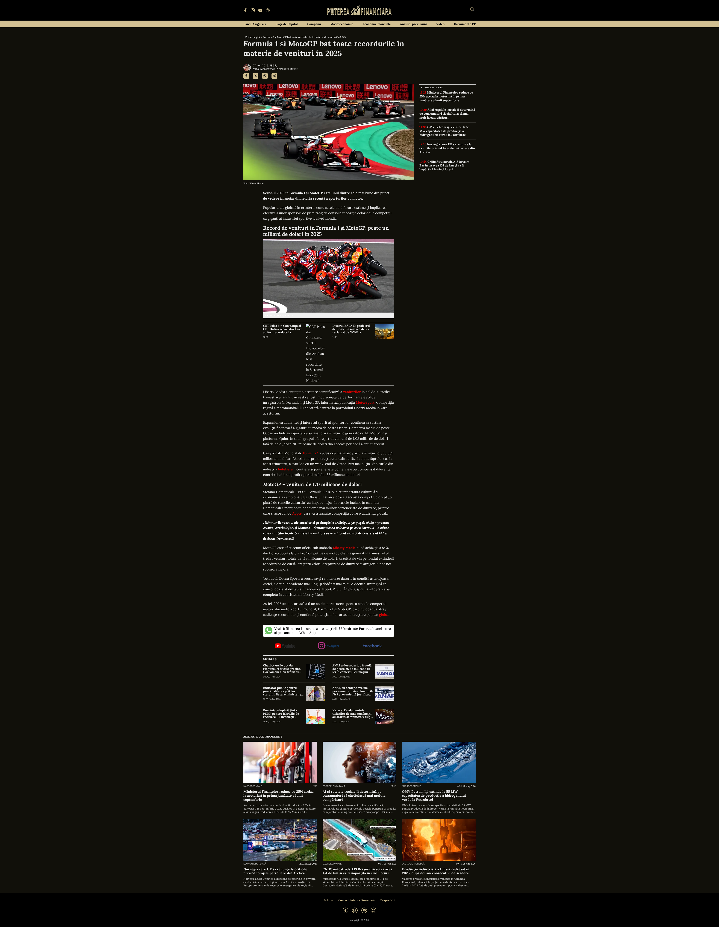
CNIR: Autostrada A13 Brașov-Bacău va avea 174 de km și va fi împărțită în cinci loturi (445, 165)
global (384, 614)
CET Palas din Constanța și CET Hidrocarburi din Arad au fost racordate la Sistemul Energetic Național (283, 329)
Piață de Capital (286, 24)
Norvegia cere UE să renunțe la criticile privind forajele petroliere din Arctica (447, 148)
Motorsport (365, 402)
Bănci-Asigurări (254, 24)
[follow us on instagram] (328, 646)
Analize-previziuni (413, 24)
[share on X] (255, 76)
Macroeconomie (341, 24)
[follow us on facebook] (372, 646)
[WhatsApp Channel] (268, 10)
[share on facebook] (246, 76)
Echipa (328, 900)
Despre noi (387, 900)
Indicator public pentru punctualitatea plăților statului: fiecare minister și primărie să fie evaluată (282, 691)
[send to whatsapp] (265, 76)
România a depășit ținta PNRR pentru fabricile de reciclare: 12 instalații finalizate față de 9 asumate (282, 714)
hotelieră (285, 469)
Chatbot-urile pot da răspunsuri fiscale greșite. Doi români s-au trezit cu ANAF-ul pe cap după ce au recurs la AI (282, 669)
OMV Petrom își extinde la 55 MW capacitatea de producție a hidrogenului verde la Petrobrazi (444, 131)
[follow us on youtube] (285, 646)
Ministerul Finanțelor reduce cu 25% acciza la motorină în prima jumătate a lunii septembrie (446, 96)
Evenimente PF (465, 24)
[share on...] (274, 76)
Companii (314, 24)
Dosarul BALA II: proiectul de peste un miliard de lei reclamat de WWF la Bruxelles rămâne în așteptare (351, 329)
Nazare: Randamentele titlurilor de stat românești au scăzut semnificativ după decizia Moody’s (352, 714)
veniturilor (352, 392)
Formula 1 (310, 453)
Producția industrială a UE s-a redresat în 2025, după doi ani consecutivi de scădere (435, 871)
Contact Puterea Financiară (356, 900)
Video (440, 24)
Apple (297, 513)
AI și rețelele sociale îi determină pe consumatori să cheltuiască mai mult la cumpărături (447, 113)
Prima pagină (252, 37)
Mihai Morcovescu (264, 69)
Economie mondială (377, 24)
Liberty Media (344, 548)
